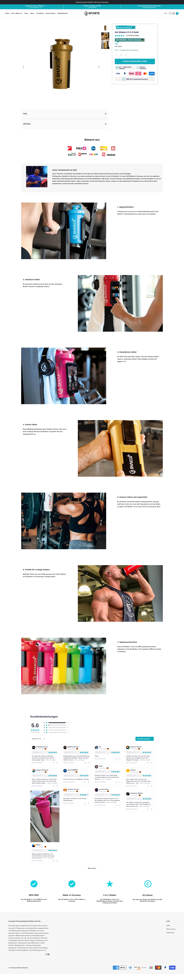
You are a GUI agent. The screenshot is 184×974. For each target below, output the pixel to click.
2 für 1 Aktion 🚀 (16, 13)
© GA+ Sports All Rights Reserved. (18, 967)
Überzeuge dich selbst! (149, 7)
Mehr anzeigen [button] (50, 760)
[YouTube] (48, 954)
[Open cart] (177, 13)
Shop (26, 13)
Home (7, 13)
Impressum (170, 932)
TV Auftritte (40, 13)
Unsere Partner (50, 13)
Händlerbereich (63, 13)
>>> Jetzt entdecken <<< (35, 7)
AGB (168, 925)
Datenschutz (170, 929)
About (32, 13)
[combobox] (38, 739)
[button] (127, 36)
